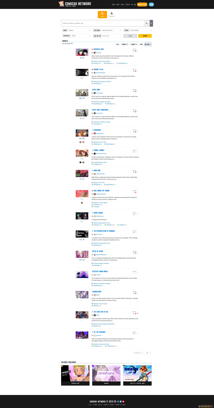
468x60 (97, 164)
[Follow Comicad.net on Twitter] (121, 402)
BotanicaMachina (101, 254)
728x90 (95, 83)
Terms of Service (109, 404)
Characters (111, 16)
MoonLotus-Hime (101, 153)
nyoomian (99, 234)
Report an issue (120, 404)
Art (99, 375)
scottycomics (100, 133)
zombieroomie (100, 174)
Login (151, 4)
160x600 (108, 63)
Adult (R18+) (111, 324)
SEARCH (145, 36)
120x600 (120, 63)
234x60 (95, 63)
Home (114, 4)
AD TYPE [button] (147, 44)
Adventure (96, 101)
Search (102, 16)
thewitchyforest (100, 72)
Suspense (102, 283)
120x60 (97, 206)
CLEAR (130, 36)
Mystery (95, 61)
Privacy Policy (97, 404)
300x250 (108, 144)
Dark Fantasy (102, 324)
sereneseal (99, 93)
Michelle (98, 52)
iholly (97, 315)
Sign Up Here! (142, 4)
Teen (104, 142)
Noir (100, 182)
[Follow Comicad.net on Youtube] (123, 402)
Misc (96, 375)
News (122, 4)
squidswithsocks (101, 194)
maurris (98, 275)
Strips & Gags (67, 372)
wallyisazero (100, 216)
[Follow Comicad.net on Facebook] (118, 402)
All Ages (107, 101)
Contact (127, 4)
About (118, 4)
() (125, 44)
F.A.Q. (90, 404)
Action (128, 373)
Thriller (101, 202)
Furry (100, 303)
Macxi (98, 295)
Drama (101, 142)
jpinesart (98, 335)
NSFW (73, 372)
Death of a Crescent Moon (137, 383)
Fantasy (95, 162)
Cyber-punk (102, 61)
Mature (108, 61)
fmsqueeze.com (75, 383)
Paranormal (102, 344)
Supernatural (102, 81)
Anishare (106, 383)
